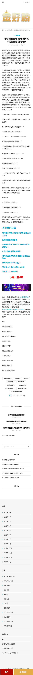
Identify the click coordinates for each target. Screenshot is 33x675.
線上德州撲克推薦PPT (16, 391)
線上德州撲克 (22, 385)
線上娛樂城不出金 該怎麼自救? (10, 477)
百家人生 (6, 599)
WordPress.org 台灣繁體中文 (10, 653)
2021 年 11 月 (8, 553)
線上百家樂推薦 (8, 621)
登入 (3, 639)
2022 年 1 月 (7, 544)
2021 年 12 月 (8, 548)
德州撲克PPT (21, 381)
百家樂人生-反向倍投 (10, 272)
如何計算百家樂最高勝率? (11, 251)
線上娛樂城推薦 (8, 612)
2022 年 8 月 (7, 512)
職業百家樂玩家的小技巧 (11, 263)
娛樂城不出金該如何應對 (16, 415)
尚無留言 (22, 45)
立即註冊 (23, 672)
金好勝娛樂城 (24, 297)
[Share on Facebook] (14, 395)
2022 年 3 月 (7, 535)
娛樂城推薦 (17, 35)
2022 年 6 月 (7, 521)
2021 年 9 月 (7, 562)
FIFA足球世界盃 (8, 581)
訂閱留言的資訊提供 (7, 648)
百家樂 (6, 603)
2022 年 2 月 (7, 539)
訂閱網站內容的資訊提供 (8, 644)
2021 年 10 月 (8, 557)
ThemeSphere (26, 668)
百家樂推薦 (7, 608)
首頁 (3, 30)
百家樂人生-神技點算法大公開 (13, 267)
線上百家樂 (7, 617)
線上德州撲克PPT (22, 388)
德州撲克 (26, 378)
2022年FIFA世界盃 (9, 576)
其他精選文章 (9, 227)
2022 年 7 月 (7, 517)
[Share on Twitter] (17, 395)
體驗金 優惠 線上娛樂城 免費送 (16, 421)
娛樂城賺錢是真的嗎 (9, 240)
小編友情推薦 (16, 277)
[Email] (24, 395)
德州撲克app (11, 381)
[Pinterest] (21, 395)
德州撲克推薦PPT (11, 385)
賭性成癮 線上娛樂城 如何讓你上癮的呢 (12, 473)
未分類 (6, 594)
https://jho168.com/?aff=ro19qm (12, 309)
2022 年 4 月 (7, 530)
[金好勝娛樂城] (16, 16)
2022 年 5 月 (7, 526)
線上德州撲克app (10, 388)
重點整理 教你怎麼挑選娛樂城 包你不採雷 (16, 428)
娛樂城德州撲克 (8, 378)
